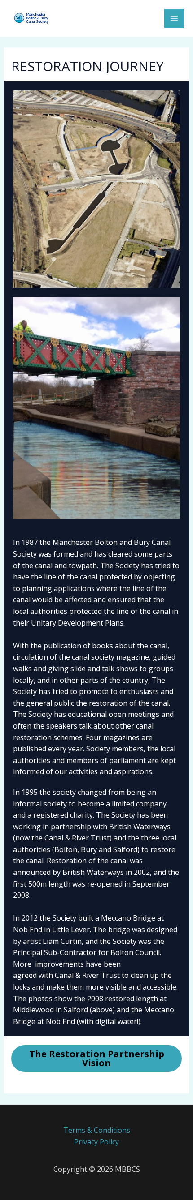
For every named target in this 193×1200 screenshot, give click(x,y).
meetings (143, 714)
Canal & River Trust (87, 975)
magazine (132, 657)
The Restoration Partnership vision (96, 1058)
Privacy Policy (96, 1142)
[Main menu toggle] (174, 18)
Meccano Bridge (128, 918)
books (102, 646)
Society (127, 565)
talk (108, 668)
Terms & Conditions (96, 1130)
